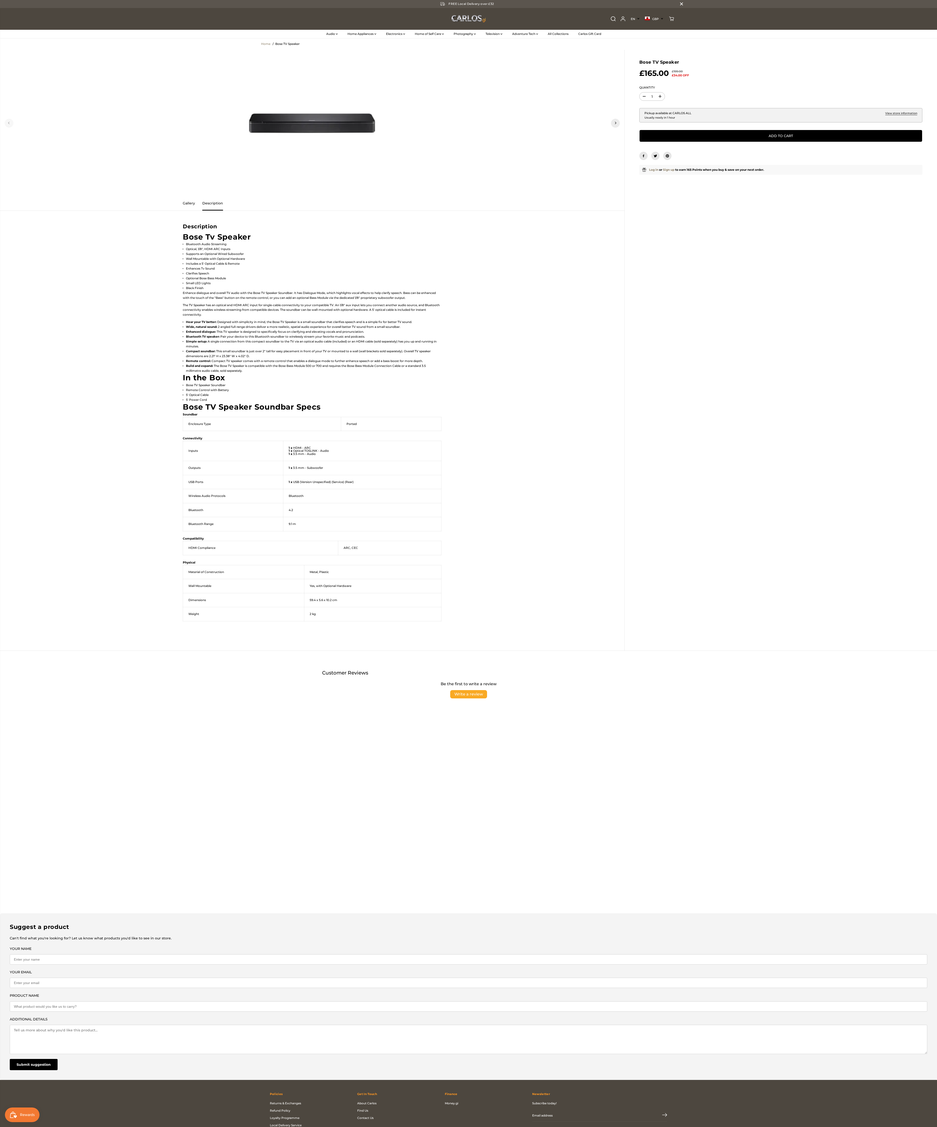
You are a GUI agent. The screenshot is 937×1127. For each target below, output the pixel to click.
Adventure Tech (524, 34)
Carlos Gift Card (589, 34)
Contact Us (365, 1118)
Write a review (468, 694)
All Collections (558, 34)
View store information (901, 113)
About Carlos (367, 1103)
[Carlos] (468, 18)
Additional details (29, 1019)
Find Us (362, 1110)
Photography (464, 34)
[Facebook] (643, 156)
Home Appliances (360, 34)
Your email (21, 972)
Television (493, 34)
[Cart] (671, 18)
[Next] (615, 123)
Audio (331, 34)
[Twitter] (655, 156)
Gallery (189, 203)
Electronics (394, 34)
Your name (20, 948)
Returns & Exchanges (285, 1103)
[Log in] (623, 18)
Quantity (647, 87)
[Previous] (9, 123)
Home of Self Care (428, 34)
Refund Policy (280, 1110)
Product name (24, 995)
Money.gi (451, 1103)
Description (212, 203)
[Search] (613, 18)
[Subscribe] (664, 1115)
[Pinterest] (667, 156)
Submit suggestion (34, 1064)
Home (265, 44)
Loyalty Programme (284, 1118)
